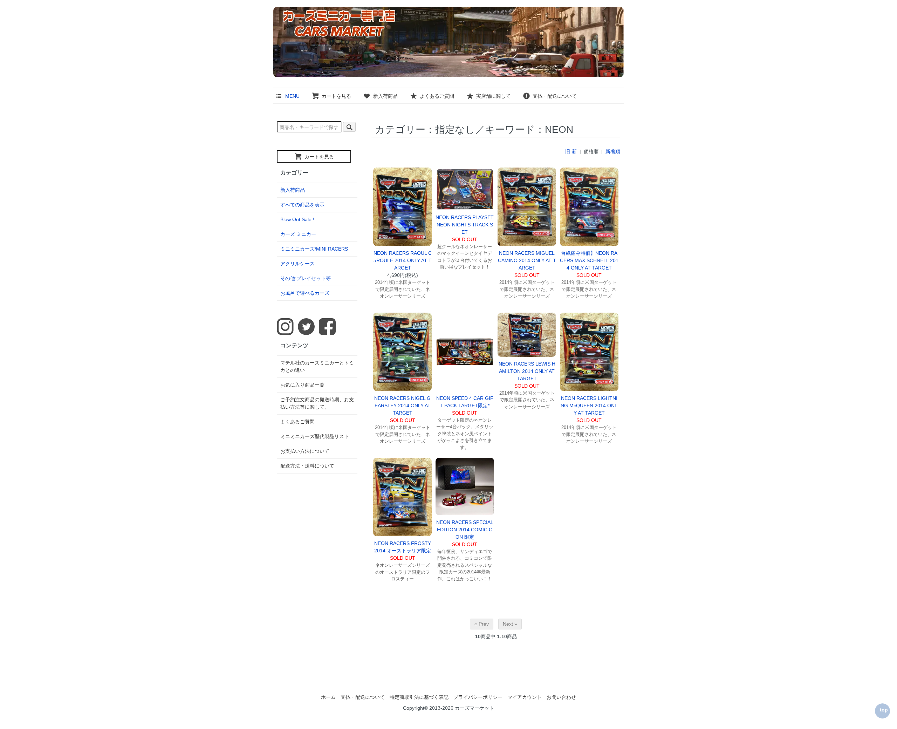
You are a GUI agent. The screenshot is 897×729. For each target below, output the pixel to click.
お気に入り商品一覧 (302, 385)
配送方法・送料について (307, 466)
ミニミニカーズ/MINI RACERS (314, 249)
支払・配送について (555, 96)
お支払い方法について (304, 451)
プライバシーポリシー (477, 697)
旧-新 (571, 151)
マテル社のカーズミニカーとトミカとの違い (317, 366)
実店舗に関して (493, 96)
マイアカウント (524, 697)
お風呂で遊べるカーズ (304, 293)
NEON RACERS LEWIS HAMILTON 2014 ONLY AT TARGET (527, 371)
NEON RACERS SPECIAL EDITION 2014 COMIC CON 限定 (464, 529)
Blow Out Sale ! (297, 219)
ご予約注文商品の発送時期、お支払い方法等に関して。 (317, 403)
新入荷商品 (385, 96)
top (884, 710)
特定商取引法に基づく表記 (419, 697)
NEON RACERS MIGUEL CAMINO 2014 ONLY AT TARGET (527, 260)
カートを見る (336, 96)
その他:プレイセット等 (305, 278)
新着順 (612, 151)
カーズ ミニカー (298, 234)
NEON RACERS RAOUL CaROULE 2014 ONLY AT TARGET (403, 260)
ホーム (328, 697)
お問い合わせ (561, 697)
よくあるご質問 (437, 96)
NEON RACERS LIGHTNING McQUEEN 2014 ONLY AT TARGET (589, 405)
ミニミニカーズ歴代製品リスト (314, 436)
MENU (292, 96)
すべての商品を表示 (302, 204)
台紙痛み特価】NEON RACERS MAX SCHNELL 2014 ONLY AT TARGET (589, 260)
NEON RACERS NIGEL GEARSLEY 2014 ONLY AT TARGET (402, 405)
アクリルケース (297, 263)
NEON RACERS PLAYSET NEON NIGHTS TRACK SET (465, 224)
